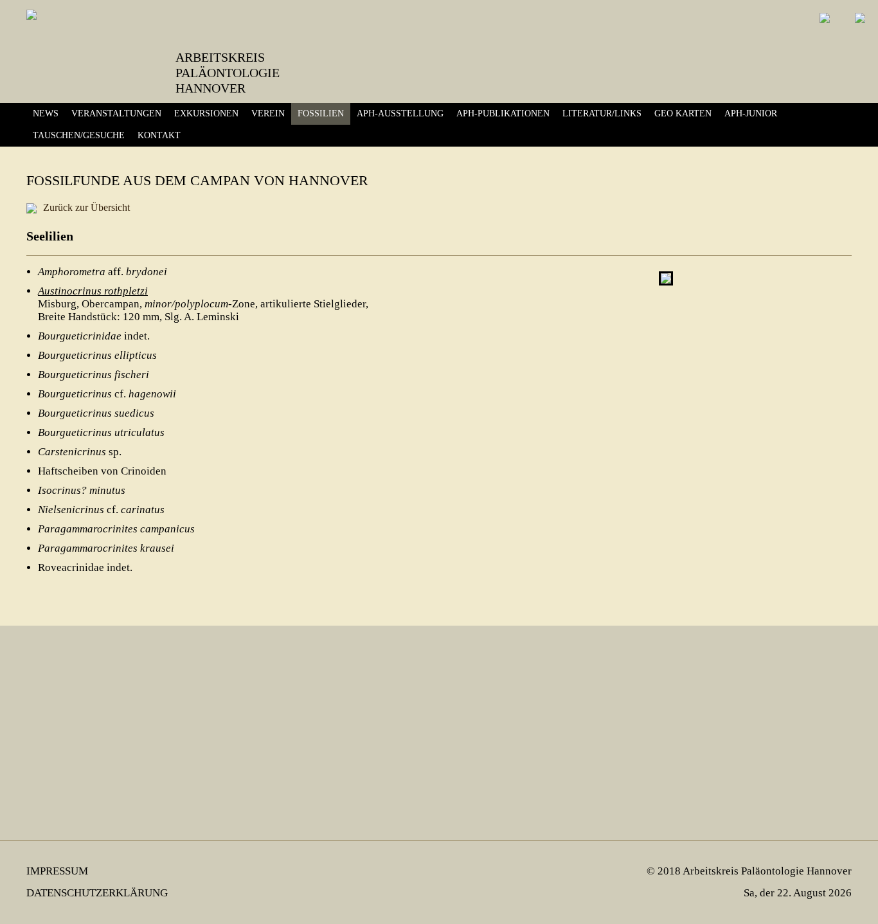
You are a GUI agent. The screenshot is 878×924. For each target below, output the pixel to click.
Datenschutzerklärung (97, 893)
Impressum (57, 871)
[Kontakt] (850, 27)
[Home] (815, 27)
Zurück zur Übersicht (86, 207)
